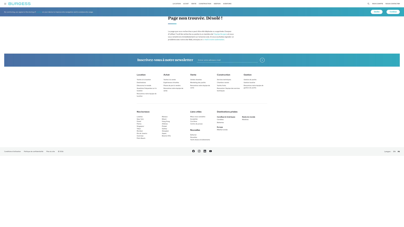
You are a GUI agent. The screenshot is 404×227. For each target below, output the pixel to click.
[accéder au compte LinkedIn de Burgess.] (205, 151)
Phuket (164, 126)
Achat (186, 3)
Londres (140, 116)
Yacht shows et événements (200, 140)
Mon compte (377, 3)
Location (177, 3)
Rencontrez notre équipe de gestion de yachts (253, 86)
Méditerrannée (222, 130)
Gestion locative (249, 82)
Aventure (227, 3)
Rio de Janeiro (142, 133)
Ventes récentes (196, 79)
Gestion (217, 3)
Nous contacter (392, 3)
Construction (205, 3)
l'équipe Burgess (220, 34)
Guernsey (140, 136)
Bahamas (220, 122)
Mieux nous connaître (197, 116)
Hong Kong (166, 121)
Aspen (164, 133)
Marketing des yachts (198, 82)
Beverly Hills (166, 136)
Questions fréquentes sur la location (147, 89)
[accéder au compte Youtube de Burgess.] (210, 151)
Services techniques (224, 79)
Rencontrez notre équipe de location (146, 95)
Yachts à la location (144, 79)
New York (140, 119)
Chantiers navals (223, 82)
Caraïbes (220, 119)
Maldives (245, 119)
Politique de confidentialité (33, 151)
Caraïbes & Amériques (226, 117)
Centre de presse (196, 124)
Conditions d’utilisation (12, 151)
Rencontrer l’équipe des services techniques (228, 89)
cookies (39, 12)
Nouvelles (193, 137)
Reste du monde (248, 117)
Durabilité (193, 119)
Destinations (141, 82)
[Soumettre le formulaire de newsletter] (262, 60)
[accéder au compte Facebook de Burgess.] (193, 151)
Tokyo (139, 128)
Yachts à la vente (169, 79)
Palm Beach (141, 138)
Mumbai (140, 131)
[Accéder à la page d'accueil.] (19, 3)
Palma (139, 124)
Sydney (164, 128)
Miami (164, 119)
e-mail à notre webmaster (213, 40)
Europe (220, 127)
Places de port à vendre (171, 85)
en (394, 151)
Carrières (193, 121)
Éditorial (193, 135)
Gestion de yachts (250, 79)
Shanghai (165, 131)
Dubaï (139, 121)
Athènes (165, 124)
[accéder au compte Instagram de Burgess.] (199, 151)
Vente (193, 3)
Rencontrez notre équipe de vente (173, 89)
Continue (393, 12)
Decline (376, 12)
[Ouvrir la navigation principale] (5, 4)
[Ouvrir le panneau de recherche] (368, 3)
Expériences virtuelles (171, 82)
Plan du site (50, 151)
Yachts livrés (221, 85)
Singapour (140, 126)
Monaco (164, 116)
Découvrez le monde (144, 85)
